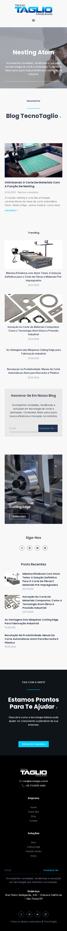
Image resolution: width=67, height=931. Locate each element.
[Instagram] (22, 548)
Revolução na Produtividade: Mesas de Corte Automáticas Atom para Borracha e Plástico (31, 638)
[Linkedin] (45, 548)
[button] (33, 20)
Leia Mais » (11, 210)
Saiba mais (19, 516)
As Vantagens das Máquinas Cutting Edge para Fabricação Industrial (31, 621)
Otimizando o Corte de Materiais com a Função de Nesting (32, 184)
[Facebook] (29, 548)
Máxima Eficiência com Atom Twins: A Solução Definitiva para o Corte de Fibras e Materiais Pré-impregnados (33, 276)
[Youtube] (37, 548)
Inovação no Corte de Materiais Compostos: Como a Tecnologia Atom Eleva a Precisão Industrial (33, 330)
